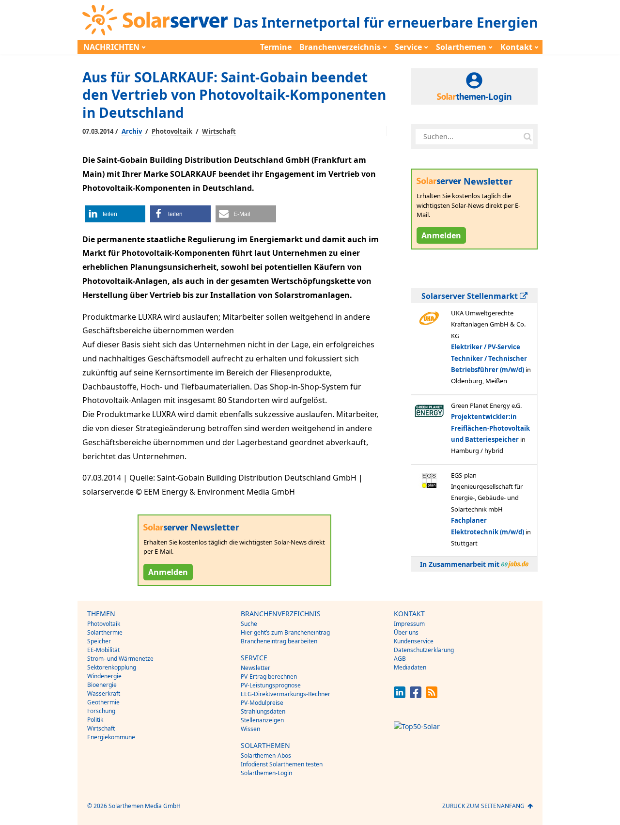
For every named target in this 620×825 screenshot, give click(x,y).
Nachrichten (111, 47)
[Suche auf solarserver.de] (527, 136)
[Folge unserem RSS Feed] (431, 695)
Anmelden (168, 572)
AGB (400, 658)
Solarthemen (461, 47)
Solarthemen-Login (266, 773)
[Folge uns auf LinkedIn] (399, 695)
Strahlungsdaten (263, 711)
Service (408, 47)
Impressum (409, 624)
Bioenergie (102, 685)
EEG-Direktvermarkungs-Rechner (285, 694)
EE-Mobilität (103, 650)
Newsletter (255, 668)
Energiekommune (111, 737)
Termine (276, 47)
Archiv (132, 131)
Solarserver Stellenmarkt (470, 296)
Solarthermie (105, 632)
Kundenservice (414, 641)
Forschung (101, 711)
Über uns (406, 632)
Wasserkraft (103, 693)
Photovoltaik (172, 131)
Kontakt (516, 47)
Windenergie (104, 676)
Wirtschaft (219, 131)
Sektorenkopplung (111, 667)
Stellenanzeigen (262, 720)
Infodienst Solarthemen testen (282, 764)
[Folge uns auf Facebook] (415, 695)
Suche (249, 624)
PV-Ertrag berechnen (269, 676)
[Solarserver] (155, 20)
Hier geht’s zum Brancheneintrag (285, 632)
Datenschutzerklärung (424, 650)
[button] (115, 213)
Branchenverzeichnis (340, 47)
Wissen (250, 729)
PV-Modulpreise (262, 703)
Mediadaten (410, 667)
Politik (95, 720)
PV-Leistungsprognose (271, 685)
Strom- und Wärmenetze (120, 658)
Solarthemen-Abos (266, 755)
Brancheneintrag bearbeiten (279, 641)
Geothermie (103, 702)
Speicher (99, 641)
